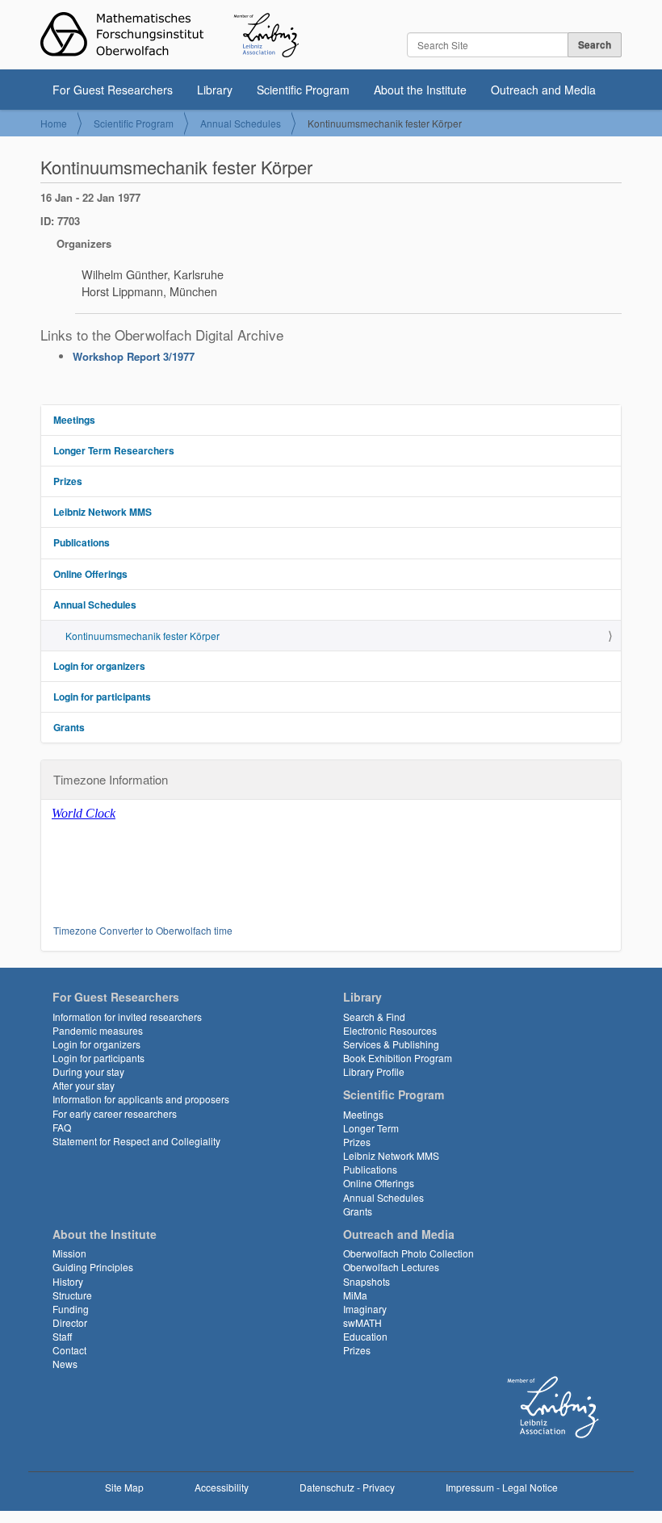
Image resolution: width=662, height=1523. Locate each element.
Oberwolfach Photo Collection (408, 1253)
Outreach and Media (543, 90)
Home (53, 123)
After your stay (83, 1085)
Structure (72, 1295)
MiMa (355, 1295)
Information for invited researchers (127, 1016)
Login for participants (102, 696)
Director (69, 1322)
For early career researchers (114, 1113)
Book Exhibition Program (397, 1058)
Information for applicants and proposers (140, 1099)
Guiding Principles (92, 1267)
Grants (69, 727)
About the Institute (420, 90)
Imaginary (365, 1309)
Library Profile (373, 1071)
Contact (69, 1350)
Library (215, 90)
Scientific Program (303, 90)
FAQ (61, 1127)
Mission (69, 1253)
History (67, 1281)
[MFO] (169, 34)
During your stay (88, 1071)
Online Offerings (90, 574)
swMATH (362, 1322)
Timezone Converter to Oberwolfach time (143, 930)
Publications (81, 542)
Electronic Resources (390, 1030)
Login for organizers (99, 666)
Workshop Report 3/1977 (134, 356)
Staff (62, 1336)
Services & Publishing (391, 1044)
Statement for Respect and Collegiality (136, 1141)
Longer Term (371, 1128)
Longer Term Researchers (113, 450)
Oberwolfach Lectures (391, 1267)
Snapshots (366, 1281)
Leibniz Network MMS (102, 511)
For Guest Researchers (112, 90)
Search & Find (374, 1016)
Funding (70, 1309)
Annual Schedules (240, 123)
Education (365, 1336)
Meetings (74, 419)
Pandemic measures (97, 1030)
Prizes (67, 481)
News (65, 1363)
